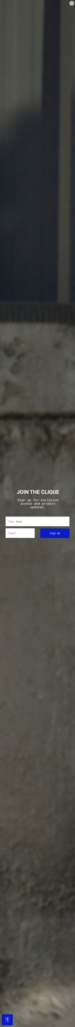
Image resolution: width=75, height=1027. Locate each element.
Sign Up (55, 533)
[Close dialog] (72, 3)
